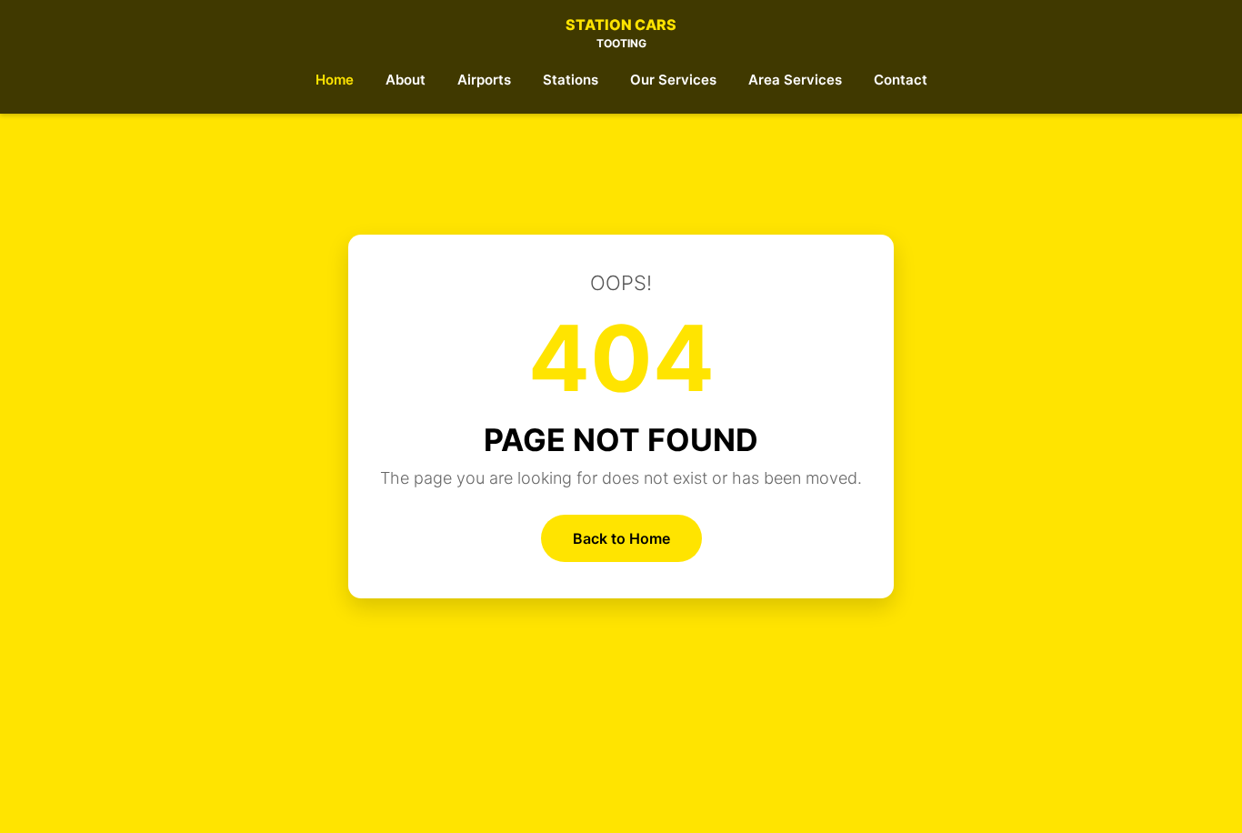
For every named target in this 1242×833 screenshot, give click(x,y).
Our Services (673, 79)
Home (335, 79)
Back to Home (621, 538)
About (406, 79)
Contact (900, 79)
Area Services (795, 79)
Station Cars (621, 32)
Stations (570, 79)
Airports (484, 79)
